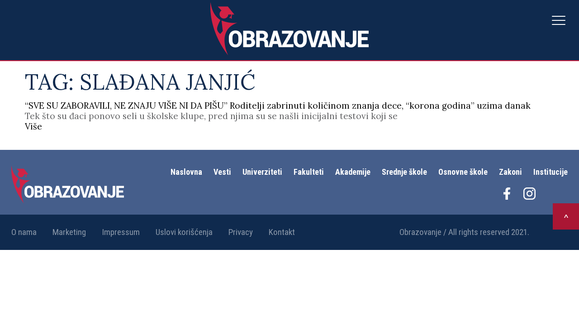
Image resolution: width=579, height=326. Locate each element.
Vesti (222, 172)
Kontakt (282, 232)
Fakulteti (309, 172)
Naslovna (186, 172)
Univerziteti (262, 172)
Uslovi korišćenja (184, 232)
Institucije (550, 172)
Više (33, 126)
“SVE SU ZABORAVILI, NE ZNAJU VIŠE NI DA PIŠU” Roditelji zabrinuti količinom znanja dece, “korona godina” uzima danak (278, 105)
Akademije (352, 172)
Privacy (240, 232)
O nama (24, 232)
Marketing (69, 232)
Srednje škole (404, 172)
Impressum (121, 232)
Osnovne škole (463, 172)
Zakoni (510, 172)
